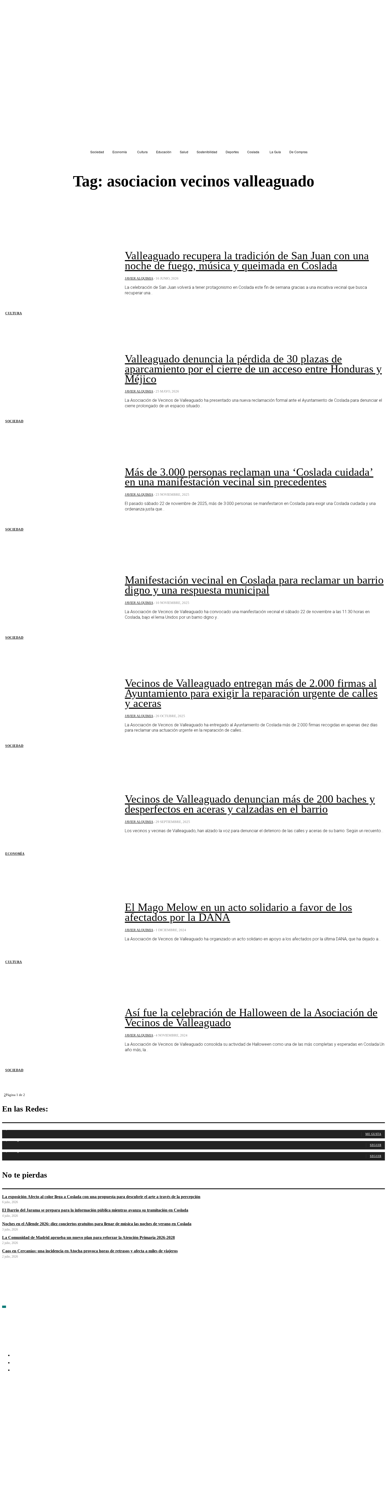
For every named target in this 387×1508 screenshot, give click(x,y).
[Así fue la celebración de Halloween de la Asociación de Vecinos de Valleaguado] (59, 1030)
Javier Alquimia (139, 278)
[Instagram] (34, 1401)
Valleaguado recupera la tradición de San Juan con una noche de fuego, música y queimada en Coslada (247, 261)
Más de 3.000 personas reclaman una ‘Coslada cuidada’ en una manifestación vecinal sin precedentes (249, 477)
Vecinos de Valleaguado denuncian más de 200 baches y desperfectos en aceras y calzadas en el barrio (250, 804)
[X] (62, 1401)
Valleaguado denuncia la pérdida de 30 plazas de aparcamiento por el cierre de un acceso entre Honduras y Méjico (253, 369)
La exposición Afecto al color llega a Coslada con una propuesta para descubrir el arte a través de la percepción (101, 1196)
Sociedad (14, 421)
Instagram (47, 1400)
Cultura (13, 313)
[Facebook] (6, 1401)
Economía (14, 854)
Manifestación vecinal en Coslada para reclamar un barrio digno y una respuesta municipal (254, 585)
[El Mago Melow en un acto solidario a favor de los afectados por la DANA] (59, 922)
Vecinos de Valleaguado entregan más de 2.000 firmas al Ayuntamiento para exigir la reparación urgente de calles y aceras (251, 693)
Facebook (19, 1400)
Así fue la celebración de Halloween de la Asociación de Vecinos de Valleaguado (251, 1017)
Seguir (375, 1145)
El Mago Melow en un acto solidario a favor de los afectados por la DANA (238, 912)
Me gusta (373, 1133)
